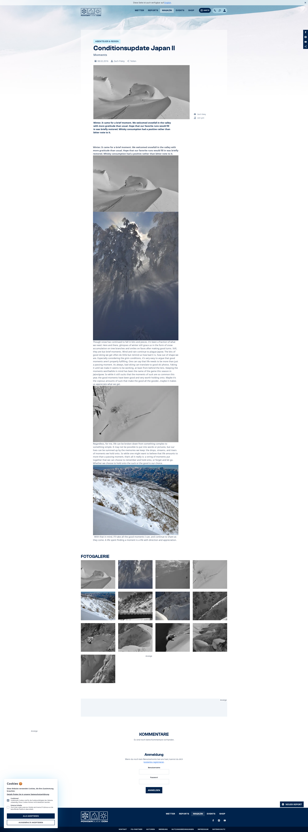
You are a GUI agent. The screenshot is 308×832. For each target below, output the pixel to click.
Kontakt (123, 829)
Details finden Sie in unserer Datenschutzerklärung (28, 794)
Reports (153, 10)
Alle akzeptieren (31, 816)
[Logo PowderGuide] (91, 12)
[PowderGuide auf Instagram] (305, 37)
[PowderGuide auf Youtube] (305, 41)
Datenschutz (218, 829)
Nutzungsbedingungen (183, 829)
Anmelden (154, 790)
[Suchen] (220, 10)
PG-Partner (136, 829)
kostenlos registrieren (154, 762)
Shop (191, 10)
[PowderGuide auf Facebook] (305, 32)
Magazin (167, 10)
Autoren (150, 829)
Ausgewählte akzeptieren (31, 822)
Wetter (139, 10)
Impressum (203, 829)
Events (180, 10)
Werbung (163, 829)
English (167, 2)
